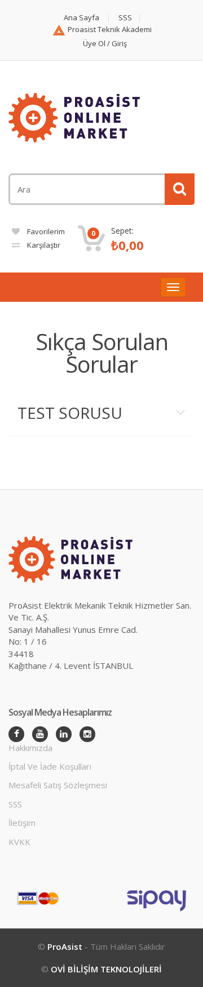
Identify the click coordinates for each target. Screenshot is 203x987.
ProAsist (66, 946)
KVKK (19, 841)
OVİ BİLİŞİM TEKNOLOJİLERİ (106, 969)
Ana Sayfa (81, 18)
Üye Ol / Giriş (105, 43)
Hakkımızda (30, 747)
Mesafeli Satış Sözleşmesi (57, 785)
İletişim (22, 822)
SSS (125, 18)
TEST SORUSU (69, 412)
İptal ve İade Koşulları (49, 766)
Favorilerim (45, 231)
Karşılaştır (42, 245)
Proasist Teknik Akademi (109, 29)
